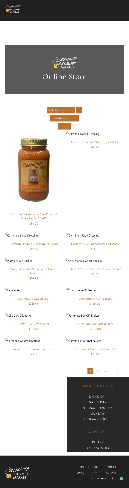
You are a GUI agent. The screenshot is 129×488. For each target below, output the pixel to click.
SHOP (95, 473)
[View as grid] (61, 126)
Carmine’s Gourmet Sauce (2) (34, 349)
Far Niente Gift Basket (33, 298)
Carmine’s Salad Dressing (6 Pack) (33, 243)
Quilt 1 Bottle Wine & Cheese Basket (95, 269)
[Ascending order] (79, 110)
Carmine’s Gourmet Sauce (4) (95, 349)
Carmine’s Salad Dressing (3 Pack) (95, 243)
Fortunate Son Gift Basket (95, 324)
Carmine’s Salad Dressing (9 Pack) (95, 142)
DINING (80, 473)
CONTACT (111, 473)
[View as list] (68, 126)
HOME (81, 467)
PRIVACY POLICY (100, 478)
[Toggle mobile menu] (123, 14)
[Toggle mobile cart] (117, 14)
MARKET (112, 467)
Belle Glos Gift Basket (33, 324)
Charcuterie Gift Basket (95, 298)
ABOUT (96, 467)
